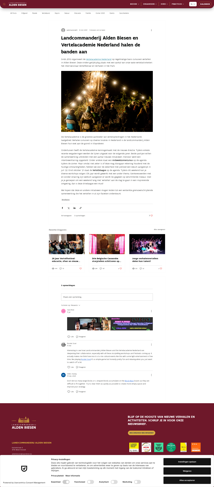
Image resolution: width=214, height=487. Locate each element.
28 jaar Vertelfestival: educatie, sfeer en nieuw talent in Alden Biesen (65, 260)
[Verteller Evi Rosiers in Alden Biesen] (67, 244)
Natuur (67, 13)
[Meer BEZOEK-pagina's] (138, 4)
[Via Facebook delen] (62, 208)
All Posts (13, 13)
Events (112, 13)
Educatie (77, 13)
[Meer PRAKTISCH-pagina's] (183, 4)
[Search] (4, 4)
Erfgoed (24, 13)
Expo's (57, 13)
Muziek (34, 13)
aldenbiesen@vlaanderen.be (22, 454)
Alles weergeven (159, 229)
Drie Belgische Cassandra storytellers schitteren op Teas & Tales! (105, 260)
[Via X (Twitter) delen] (68, 208)
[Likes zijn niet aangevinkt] (68, 336)
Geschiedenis (124, 13)
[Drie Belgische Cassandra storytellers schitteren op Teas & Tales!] (107, 244)
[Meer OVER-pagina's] (167, 4)
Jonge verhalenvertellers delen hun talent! (145, 260)
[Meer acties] (151, 30)
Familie (88, 13)
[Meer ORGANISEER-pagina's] (156, 4)
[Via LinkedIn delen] (74, 208)
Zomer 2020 (100, 13)
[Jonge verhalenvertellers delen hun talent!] (147, 244)
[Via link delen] (80, 208)
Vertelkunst (46, 13)
